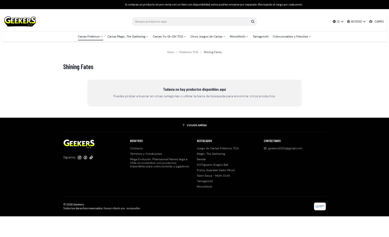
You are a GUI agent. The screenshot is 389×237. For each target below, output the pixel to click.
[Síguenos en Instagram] (79, 157)
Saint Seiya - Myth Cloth (213, 175)
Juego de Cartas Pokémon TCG (218, 148)
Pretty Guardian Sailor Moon (216, 170)
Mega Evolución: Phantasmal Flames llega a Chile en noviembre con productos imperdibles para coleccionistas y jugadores (159, 162)
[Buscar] (252, 21)
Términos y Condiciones (146, 154)
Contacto (136, 148)
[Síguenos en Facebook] (85, 157)
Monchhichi (204, 186)
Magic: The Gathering (211, 154)
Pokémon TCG (189, 52)
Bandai (201, 159)
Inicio (170, 52)
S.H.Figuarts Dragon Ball (212, 165)
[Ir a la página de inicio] (20, 21)
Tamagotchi (205, 181)
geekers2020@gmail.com (285, 148)
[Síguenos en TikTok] (91, 157)
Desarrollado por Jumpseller (122, 208)
